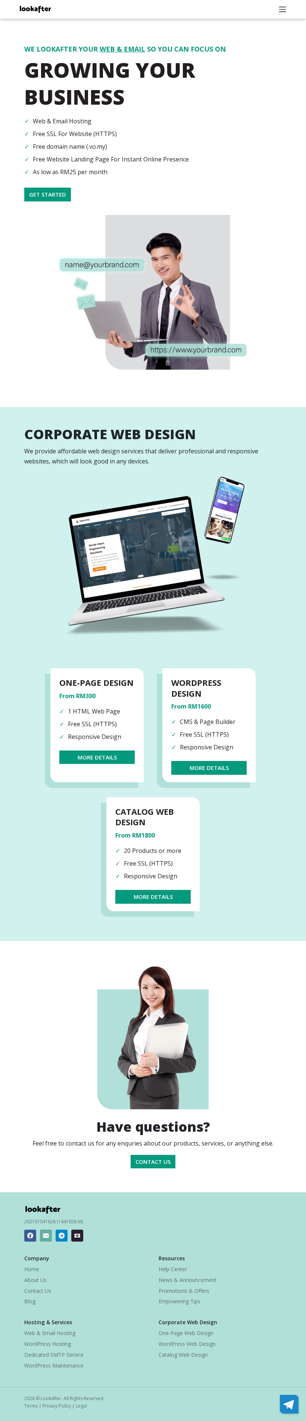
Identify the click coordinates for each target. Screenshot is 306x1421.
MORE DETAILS (97, 757)
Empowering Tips (179, 1301)
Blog (29, 1301)
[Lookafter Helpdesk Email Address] (46, 1236)
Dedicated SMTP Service (54, 1354)
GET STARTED (47, 194)
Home (31, 1269)
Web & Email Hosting (49, 1333)
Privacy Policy (57, 1406)
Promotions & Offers (184, 1290)
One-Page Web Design (186, 1333)
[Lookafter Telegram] (62, 1236)
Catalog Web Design (183, 1354)
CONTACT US (153, 1161)
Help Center (173, 1269)
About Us (35, 1279)
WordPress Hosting (47, 1343)
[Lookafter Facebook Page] (30, 1236)
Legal (81, 1406)
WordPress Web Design (187, 1343)
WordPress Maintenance (54, 1365)
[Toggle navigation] (282, 9)
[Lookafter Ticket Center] (77, 1236)
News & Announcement (187, 1279)
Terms (31, 1406)
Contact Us (37, 1290)
